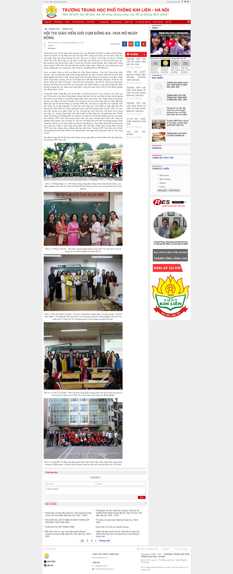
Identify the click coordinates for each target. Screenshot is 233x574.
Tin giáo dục (104, 22)
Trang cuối (104, 540)
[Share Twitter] (137, 44)
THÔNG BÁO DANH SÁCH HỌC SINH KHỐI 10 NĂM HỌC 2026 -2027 (177, 85)
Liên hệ (168, 22)
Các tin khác (51, 504)
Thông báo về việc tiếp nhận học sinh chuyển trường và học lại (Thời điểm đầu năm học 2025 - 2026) (68, 514)
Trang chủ (48, 22)
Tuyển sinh (128, 22)
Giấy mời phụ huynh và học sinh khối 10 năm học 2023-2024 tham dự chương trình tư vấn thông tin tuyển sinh (118, 533)
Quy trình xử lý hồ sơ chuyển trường (112, 527)
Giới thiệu (90, 22)
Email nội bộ (158, 22)
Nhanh (163, 183)
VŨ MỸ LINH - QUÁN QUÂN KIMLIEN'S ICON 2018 (136, 121)
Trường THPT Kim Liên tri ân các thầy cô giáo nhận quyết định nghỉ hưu (177, 123)
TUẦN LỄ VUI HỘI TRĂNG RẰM (59, 527)
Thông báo (58, 22)
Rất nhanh (164, 175)
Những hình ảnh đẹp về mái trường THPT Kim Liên (165, 72)
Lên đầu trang (182, 549)
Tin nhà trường (78, 22)
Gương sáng (116, 22)
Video (67, 22)
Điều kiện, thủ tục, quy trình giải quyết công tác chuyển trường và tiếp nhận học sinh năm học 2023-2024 (68, 533)
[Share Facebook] (124, 44)
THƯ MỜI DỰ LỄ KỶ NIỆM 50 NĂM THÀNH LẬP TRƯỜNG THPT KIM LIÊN (67, 521)
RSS (167, 549)
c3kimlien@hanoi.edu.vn (104, 569)
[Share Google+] (130, 44)
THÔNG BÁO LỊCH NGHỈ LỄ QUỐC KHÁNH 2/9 (177, 134)
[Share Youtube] (143, 44)
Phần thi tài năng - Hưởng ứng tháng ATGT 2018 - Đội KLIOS (175, 72)
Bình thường (165, 179)
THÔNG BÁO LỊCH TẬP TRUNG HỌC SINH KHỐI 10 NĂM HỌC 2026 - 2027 (177, 97)
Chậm (162, 187)
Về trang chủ (51, 549)
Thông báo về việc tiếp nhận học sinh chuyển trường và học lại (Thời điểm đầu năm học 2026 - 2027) (177, 111)
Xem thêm (95, 477)
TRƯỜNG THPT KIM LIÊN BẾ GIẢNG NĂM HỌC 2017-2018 (136, 61)
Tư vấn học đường (142, 22)
